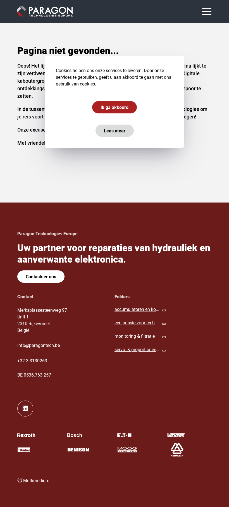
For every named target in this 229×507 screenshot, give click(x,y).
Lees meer (114, 131)
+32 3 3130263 (32, 360)
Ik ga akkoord (114, 107)
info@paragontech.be (38, 345)
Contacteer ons (41, 276)
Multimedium (35, 480)
